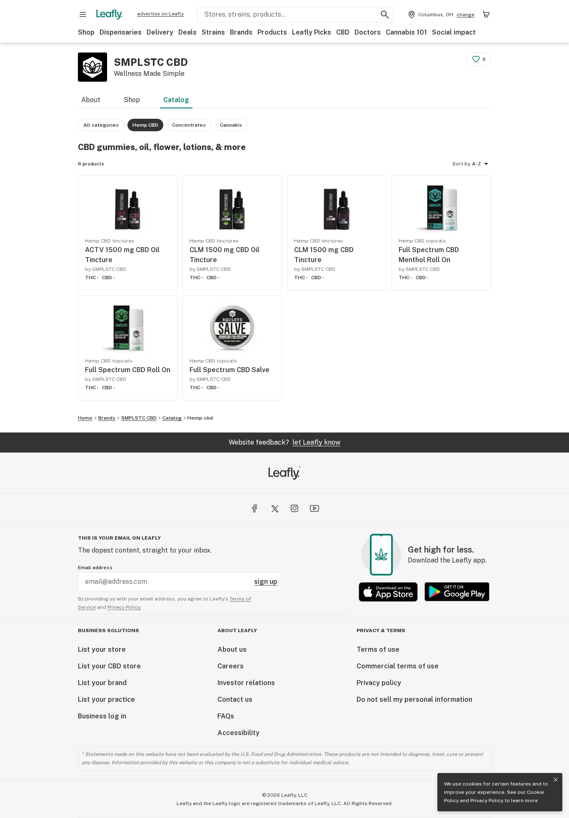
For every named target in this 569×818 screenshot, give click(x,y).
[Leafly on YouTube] (314, 508)
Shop (86, 32)
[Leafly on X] (274, 508)
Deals (187, 32)
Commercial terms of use (398, 666)
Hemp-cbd (200, 418)
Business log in (102, 716)
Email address (95, 567)
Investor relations (246, 683)
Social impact (454, 32)
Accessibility (238, 733)
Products (272, 32)
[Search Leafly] (385, 15)
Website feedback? (284, 442)
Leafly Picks (311, 32)
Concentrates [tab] (189, 125)
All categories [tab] (101, 125)
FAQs (225, 716)
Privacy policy (379, 683)
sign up (265, 581)
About (90, 100)
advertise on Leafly (160, 14)
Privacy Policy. (124, 607)
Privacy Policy (486, 800)
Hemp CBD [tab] (145, 125)
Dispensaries (121, 32)
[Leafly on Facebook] (255, 508)
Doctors (367, 32)
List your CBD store (109, 666)
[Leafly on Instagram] (294, 508)
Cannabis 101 (406, 32)
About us (232, 649)
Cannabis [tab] (231, 125)
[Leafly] (109, 15)
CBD (342, 32)
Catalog (176, 100)
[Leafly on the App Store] (388, 592)
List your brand (102, 683)
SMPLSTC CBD (139, 418)
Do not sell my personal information (414, 699)
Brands (241, 32)
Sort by (461, 164)
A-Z (476, 164)
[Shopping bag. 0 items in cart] (486, 15)
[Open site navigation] (83, 15)
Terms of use (378, 649)
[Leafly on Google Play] (456, 592)
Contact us (234, 699)
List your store (102, 649)
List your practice (106, 699)
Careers (230, 666)
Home (85, 418)
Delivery (160, 32)
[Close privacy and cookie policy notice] (555, 779)
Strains (213, 32)
